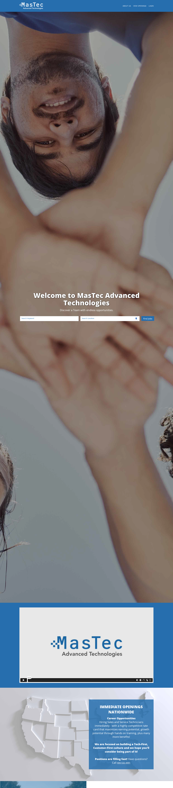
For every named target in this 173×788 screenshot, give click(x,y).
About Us (127, 6)
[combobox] (49, 318)
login (151, 6)
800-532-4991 (123, 762)
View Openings (139, 6)
